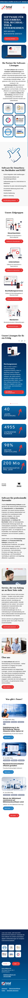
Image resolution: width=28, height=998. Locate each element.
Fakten (3, 990)
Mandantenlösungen (13, 326)
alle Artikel (13, 815)
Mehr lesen (7, 737)
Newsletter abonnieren (12, 990)
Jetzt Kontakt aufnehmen (9, 627)
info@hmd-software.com (9, 974)
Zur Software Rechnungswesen (10, 392)
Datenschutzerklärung (14, 988)
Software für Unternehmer (13, 270)
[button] (10, 403)
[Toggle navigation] (23, 7)
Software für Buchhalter (13, 299)
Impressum (4, 988)
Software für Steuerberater (13, 241)
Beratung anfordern (10, 38)
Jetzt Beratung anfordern (9, 200)
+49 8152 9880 (7, 976)
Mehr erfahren (6, 687)
